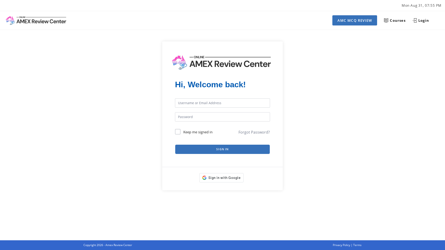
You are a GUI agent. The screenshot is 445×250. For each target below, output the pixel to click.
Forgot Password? (254, 132)
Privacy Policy (341, 245)
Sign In (222, 149)
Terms (357, 245)
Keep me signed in (198, 132)
